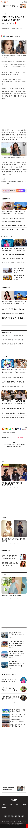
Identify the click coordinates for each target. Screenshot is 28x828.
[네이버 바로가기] (19, 816)
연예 (2, 14)
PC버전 (24, 821)
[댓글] (14, 23)
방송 (6, 14)
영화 (17, 804)
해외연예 (3, 574)
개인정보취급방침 (13, 821)
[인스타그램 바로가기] (15, 816)
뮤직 (11, 804)
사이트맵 (20, 821)
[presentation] (11, 488)
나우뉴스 (3, 629)
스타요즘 (3, 517)
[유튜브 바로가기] (12, 816)
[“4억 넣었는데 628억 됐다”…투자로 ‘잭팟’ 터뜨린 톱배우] (23, 680)
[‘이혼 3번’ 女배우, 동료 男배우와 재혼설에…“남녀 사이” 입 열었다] (23, 689)
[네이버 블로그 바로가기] (22, 816)
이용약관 (7, 821)
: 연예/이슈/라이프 (7, 674)
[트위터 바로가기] (9, 816)
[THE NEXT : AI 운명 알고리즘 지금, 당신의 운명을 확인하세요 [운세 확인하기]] (14, 191)
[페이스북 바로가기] (5, 816)
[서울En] (4, 2)
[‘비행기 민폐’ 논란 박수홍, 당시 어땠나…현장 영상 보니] (23, 698)
